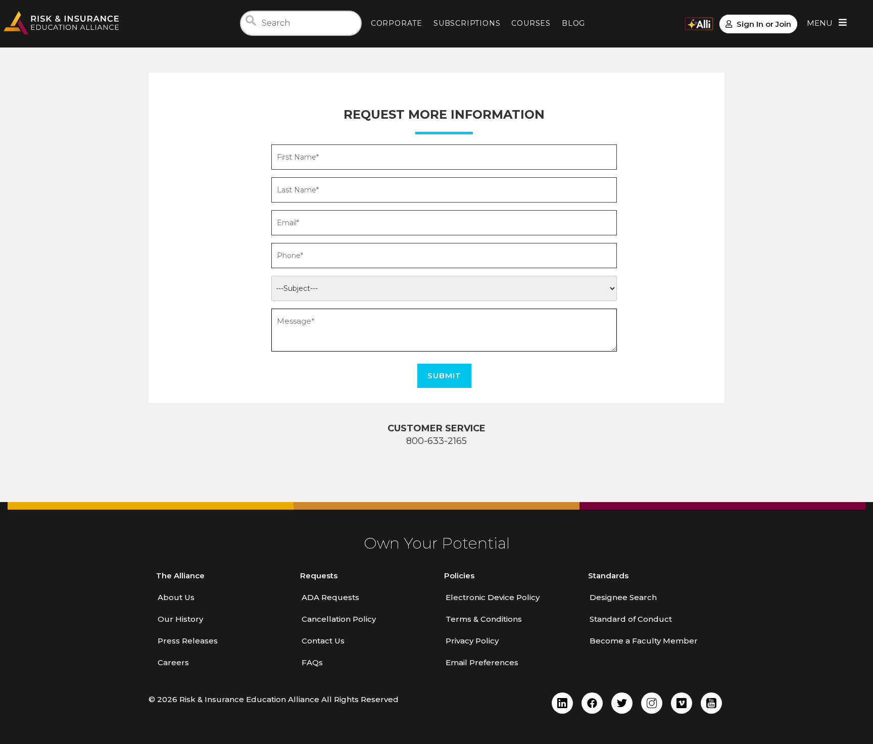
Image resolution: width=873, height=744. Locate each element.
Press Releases (188, 641)
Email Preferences (482, 662)
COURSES (531, 23)
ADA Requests (330, 597)
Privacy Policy (472, 641)
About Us (176, 597)
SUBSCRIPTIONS (466, 23)
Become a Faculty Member (644, 641)
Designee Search (623, 597)
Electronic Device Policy (493, 597)
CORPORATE (396, 23)
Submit (444, 375)
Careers (173, 662)
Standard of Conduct (631, 619)
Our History (180, 619)
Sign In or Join (764, 24)
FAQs (312, 662)
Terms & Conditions (484, 619)
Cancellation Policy (339, 619)
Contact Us (323, 641)
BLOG (573, 23)
